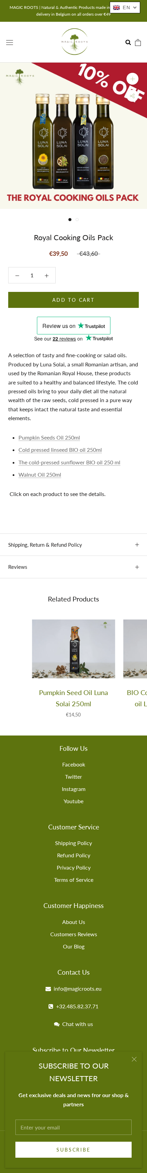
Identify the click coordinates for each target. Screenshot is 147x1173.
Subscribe (73, 1150)
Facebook (73, 764)
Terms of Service (73, 879)
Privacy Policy (74, 867)
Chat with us (77, 1024)
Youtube (73, 801)
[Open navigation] (9, 42)
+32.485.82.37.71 (77, 1006)
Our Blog (73, 946)
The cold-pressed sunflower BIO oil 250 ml (69, 462)
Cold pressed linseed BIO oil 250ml (60, 449)
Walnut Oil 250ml (39, 474)
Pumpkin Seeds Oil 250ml (49, 437)
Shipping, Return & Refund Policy (45, 545)
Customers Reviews (73, 934)
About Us (73, 922)
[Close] (134, 1059)
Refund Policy (73, 855)
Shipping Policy (73, 843)
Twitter (73, 776)
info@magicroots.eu (78, 988)
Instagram (73, 789)
